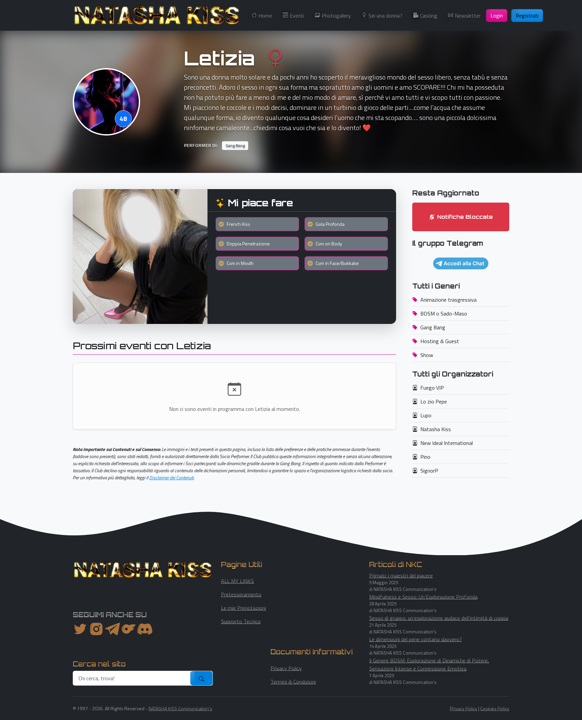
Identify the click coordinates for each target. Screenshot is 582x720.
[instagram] (96, 629)
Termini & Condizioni (293, 682)
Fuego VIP (432, 388)
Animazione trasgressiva (448, 300)
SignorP (429, 471)
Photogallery (336, 15)
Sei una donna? (385, 15)
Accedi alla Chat (464, 263)
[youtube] (144, 629)
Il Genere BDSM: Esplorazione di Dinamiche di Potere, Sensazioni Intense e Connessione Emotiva (429, 664)
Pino (425, 457)
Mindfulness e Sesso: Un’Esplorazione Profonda (423, 597)
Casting (428, 15)
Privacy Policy (286, 668)
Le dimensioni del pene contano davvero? (415, 639)
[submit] (201, 678)
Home (265, 15)
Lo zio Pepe (433, 401)
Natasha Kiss (435, 429)
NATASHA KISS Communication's (180, 708)
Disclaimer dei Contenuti (171, 477)
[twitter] (80, 629)
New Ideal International (446, 443)
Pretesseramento (241, 594)
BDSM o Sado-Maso (443, 313)
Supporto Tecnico (241, 621)
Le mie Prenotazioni (243, 608)
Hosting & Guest (439, 341)
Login (496, 15)
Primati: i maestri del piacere (401, 575)
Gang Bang (432, 327)
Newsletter (468, 15)
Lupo (425, 415)
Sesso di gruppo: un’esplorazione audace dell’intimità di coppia (438, 618)
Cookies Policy (494, 708)
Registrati (527, 15)
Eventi (297, 15)
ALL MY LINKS (237, 581)
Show (426, 355)
